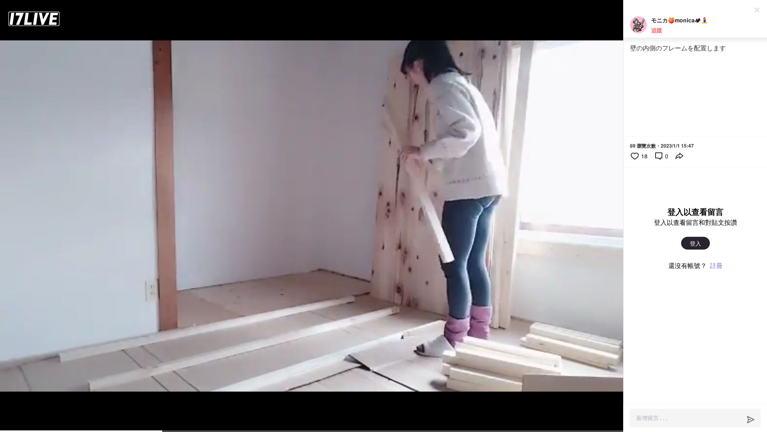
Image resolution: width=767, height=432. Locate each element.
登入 (695, 243)
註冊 (716, 265)
